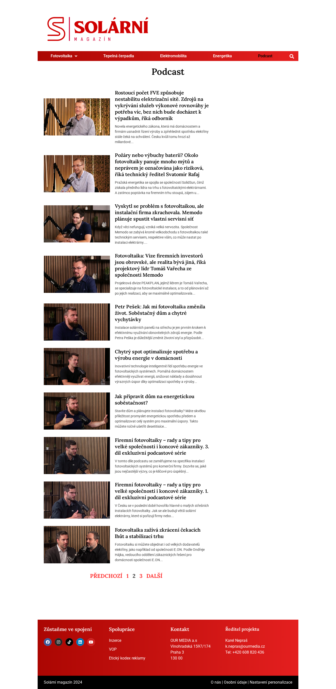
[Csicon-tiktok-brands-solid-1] (69, 642)
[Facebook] (48, 642)
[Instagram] (58, 642)
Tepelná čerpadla (118, 56)
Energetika (222, 56)
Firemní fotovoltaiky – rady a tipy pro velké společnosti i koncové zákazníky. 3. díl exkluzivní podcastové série (162, 446)
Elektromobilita (173, 56)
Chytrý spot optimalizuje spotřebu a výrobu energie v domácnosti (156, 354)
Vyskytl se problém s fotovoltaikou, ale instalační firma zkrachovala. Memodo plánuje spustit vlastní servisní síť (159, 212)
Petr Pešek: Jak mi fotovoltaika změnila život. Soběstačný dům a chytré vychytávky (160, 312)
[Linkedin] (80, 642)
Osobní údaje (235, 682)
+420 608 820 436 (248, 652)
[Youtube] (91, 642)
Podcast (265, 56)
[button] (292, 56)
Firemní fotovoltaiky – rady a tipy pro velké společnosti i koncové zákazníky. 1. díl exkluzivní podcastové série (161, 490)
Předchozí (106, 575)
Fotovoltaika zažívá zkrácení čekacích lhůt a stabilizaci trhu (157, 533)
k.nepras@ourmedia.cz (245, 646)
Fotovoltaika (61, 56)
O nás (216, 682)
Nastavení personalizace (271, 682)
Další (154, 575)
